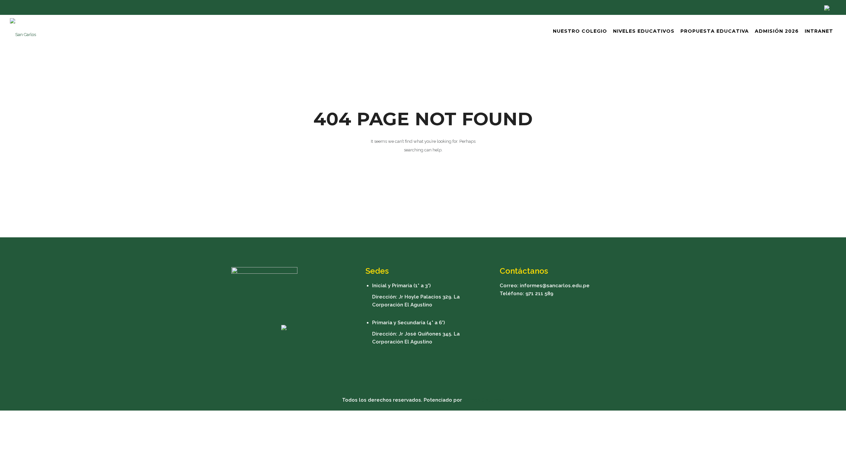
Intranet (819, 31)
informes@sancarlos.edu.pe (555, 286)
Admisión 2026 (777, 31)
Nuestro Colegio (580, 31)
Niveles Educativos (643, 31)
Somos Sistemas (483, 400)
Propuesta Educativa (714, 31)
